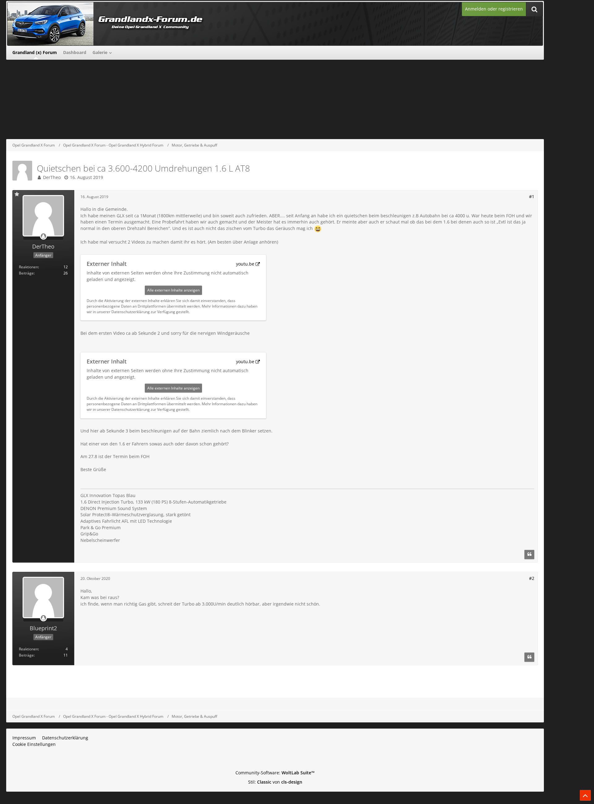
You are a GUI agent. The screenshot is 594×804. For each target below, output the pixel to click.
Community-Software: (275, 773)
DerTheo (52, 177)
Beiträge (26, 273)
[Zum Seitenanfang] (585, 795)
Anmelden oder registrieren (494, 9)
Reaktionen (28, 267)
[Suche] (534, 9)
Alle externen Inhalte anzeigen (173, 290)
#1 (531, 196)
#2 (531, 578)
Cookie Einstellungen (34, 744)
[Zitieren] (529, 554)
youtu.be (245, 264)
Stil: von (275, 782)
